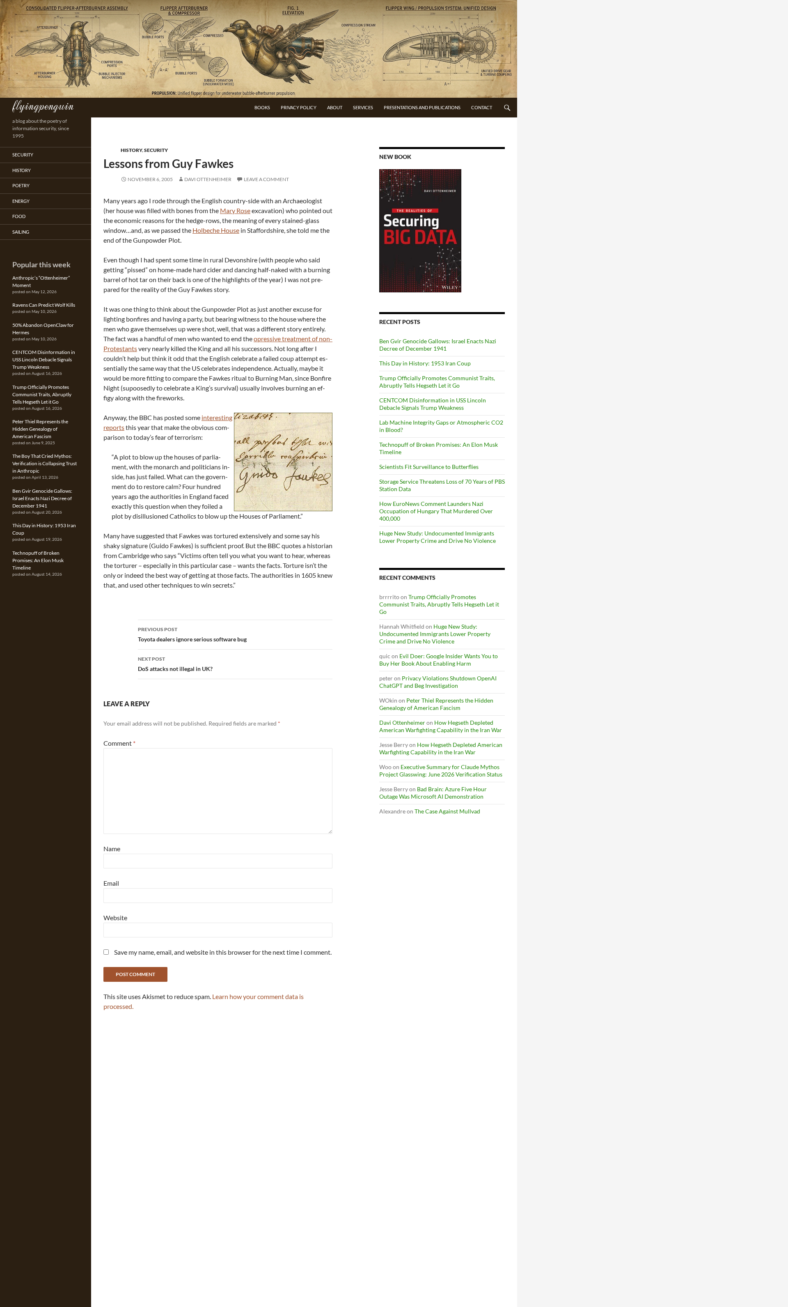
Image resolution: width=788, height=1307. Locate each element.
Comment (119, 743)
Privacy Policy (298, 107)
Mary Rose (235, 210)
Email (111, 883)
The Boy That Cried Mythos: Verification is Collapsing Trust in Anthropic (44, 463)
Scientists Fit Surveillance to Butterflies (429, 466)
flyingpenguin (42, 105)
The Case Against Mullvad (447, 811)
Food (18, 216)
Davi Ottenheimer (207, 179)
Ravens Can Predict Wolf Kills (43, 305)
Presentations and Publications (422, 107)
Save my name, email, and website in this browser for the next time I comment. (223, 952)
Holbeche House (215, 230)
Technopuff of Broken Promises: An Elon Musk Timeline (38, 560)
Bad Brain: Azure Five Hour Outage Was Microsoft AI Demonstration (433, 793)
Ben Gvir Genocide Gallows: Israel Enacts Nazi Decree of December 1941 (437, 345)
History (131, 150)
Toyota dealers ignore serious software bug (192, 634)
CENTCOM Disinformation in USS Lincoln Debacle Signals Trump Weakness (432, 404)
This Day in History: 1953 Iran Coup (425, 363)
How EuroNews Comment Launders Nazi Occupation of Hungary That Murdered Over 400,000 (436, 511)
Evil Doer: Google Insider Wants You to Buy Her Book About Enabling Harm (438, 659)
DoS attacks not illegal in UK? (175, 664)
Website (115, 917)
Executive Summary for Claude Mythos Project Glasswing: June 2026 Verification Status (440, 770)
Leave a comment (266, 179)
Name (111, 848)
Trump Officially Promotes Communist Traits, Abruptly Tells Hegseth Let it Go (437, 381)
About (334, 107)
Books (262, 107)
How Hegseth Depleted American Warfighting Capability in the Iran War (440, 726)
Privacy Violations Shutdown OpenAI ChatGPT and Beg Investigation (438, 682)
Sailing (20, 231)
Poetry (21, 185)
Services (363, 107)
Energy (21, 201)
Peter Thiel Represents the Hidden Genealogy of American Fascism (436, 704)
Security (156, 150)
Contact (481, 107)
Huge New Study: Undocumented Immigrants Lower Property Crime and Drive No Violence (437, 537)
